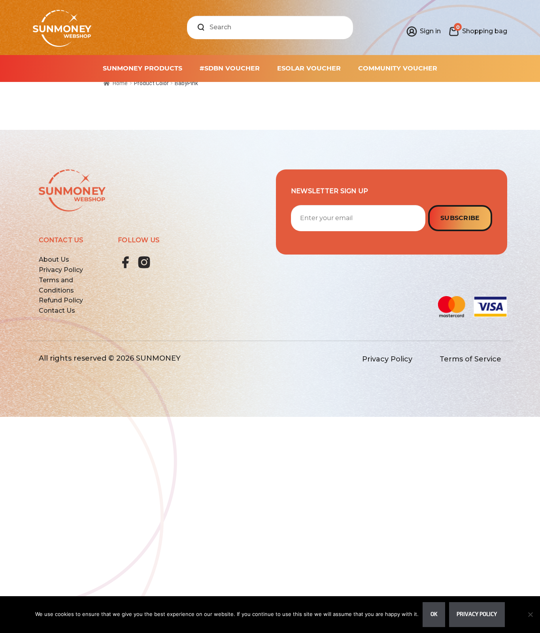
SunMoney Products (142, 68)
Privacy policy (477, 614)
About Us (54, 259)
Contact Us (57, 310)
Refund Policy (61, 300)
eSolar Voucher (309, 68)
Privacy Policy (61, 270)
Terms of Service (470, 359)
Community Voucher (397, 68)
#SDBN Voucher (230, 68)
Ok (433, 614)
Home (120, 83)
